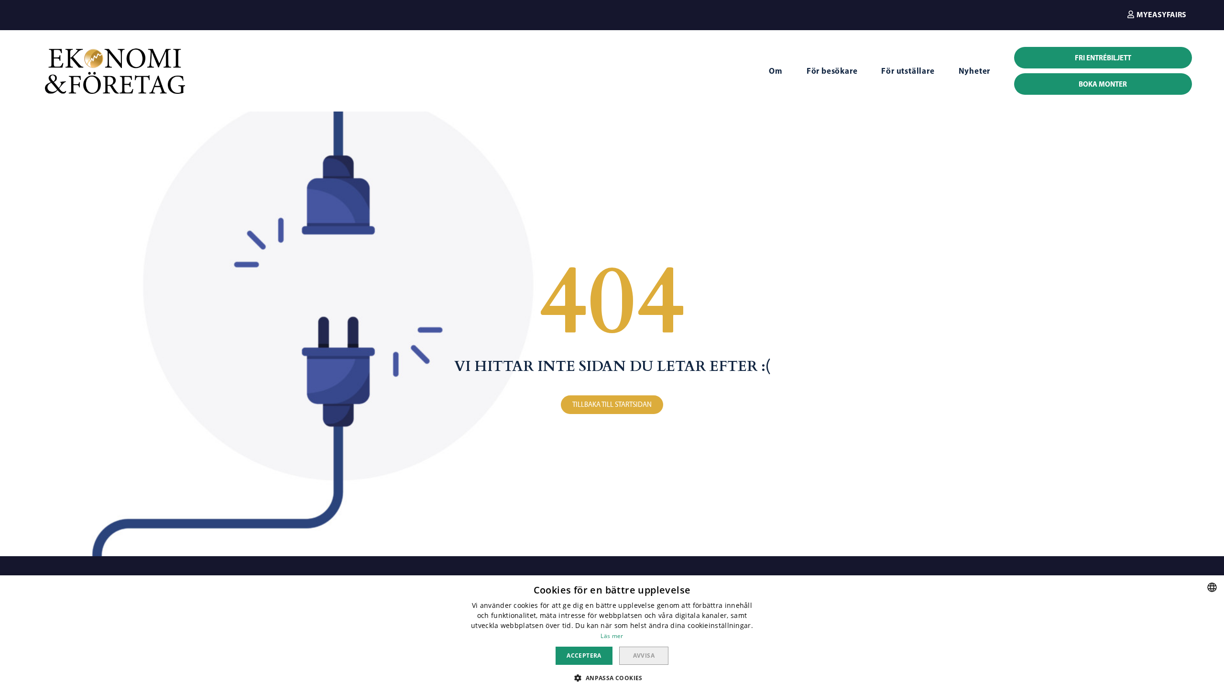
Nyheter (975, 71)
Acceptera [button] (584, 655)
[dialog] (612, 635)
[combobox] (1212, 587)
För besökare (832, 71)
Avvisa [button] (644, 655)
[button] (1157, 14)
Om (776, 71)
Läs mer (612, 636)
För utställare (907, 71)
